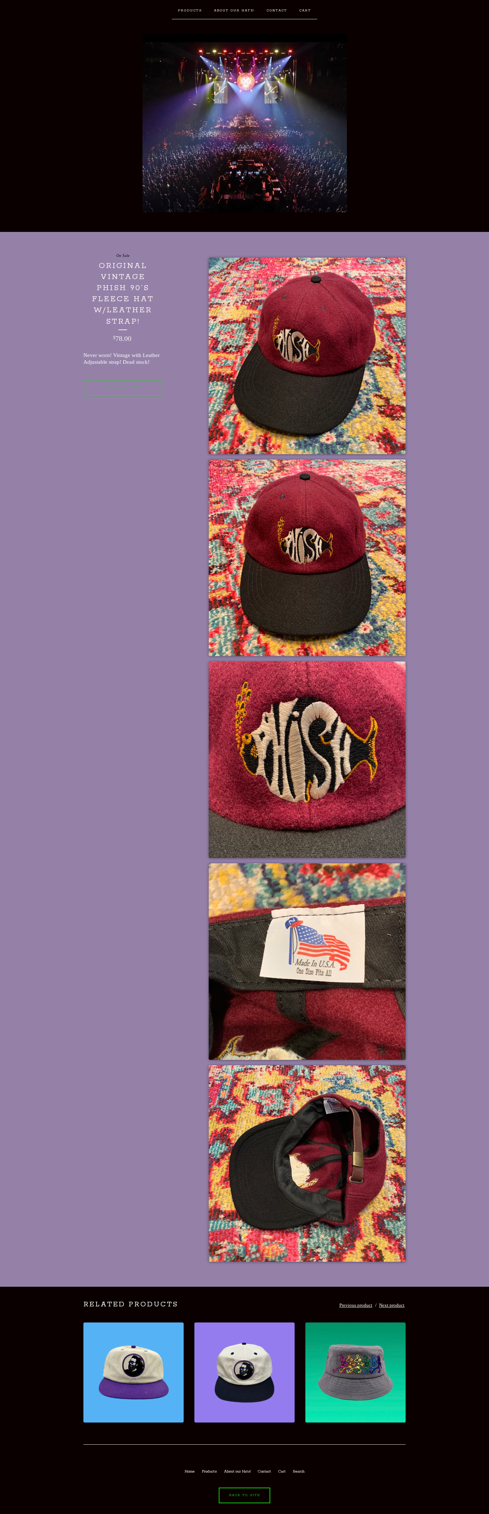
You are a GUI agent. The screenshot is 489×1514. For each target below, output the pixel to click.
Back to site (244, 1495)
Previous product (355, 1305)
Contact (277, 11)
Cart (305, 11)
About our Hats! (234, 11)
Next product (392, 1305)
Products (190, 11)
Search (299, 1471)
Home (190, 1471)
